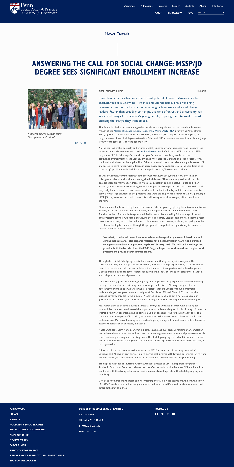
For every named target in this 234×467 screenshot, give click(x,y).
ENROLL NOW (175, 13)
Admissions (146, 5)
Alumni (203, 5)
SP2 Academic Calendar (27, 429)
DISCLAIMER (18, 445)
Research (162, 5)
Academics (129, 5)
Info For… (217, 5)
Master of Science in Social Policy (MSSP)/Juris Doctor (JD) (144, 130)
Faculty (176, 5)
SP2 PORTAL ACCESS (23, 460)
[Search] (222, 12)
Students (189, 5)
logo (33, 9)
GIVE (190, 13)
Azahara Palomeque (150, 151)
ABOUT (158, 13)
